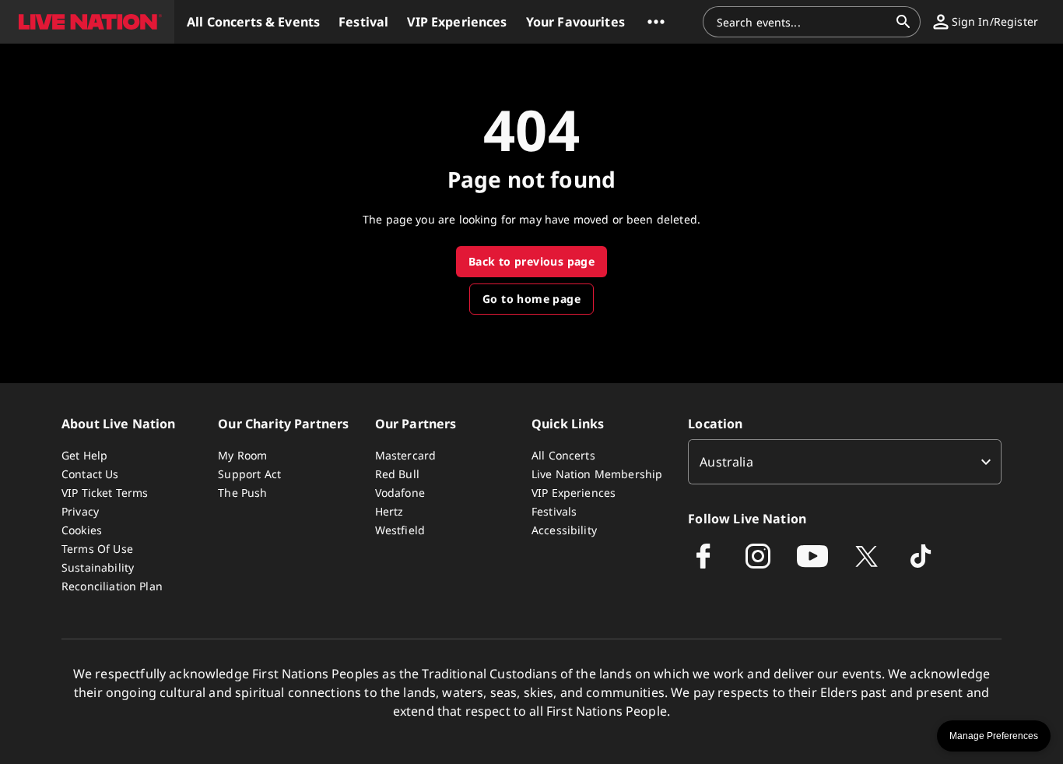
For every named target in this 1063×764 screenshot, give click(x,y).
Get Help (84, 455)
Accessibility (564, 530)
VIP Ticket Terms (104, 492)
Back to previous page (531, 261)
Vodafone (400, 492)
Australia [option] (726, 461)
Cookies (81, 530)
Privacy (80, 511)
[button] (87, 22)
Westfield (400, 530)
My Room (242, 455)
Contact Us (90, 473)
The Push (242, 492)
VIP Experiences (574, 492)
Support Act (249, 473)
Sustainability (97, 567)
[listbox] (845, 462)
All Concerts (563, 455)
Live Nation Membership (597, 473)
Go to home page (531, 298)
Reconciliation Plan (112, 586)
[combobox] (802, 22)
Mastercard (406, 455)
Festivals (554, 511)
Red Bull (397, 473)
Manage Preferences (993, 736)
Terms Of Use (97, 548)
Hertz (389, 511)
